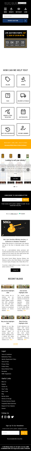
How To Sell (5, 391)
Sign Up (25, 199)
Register (4, 384)
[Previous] (3, 169)
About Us (4, 381)
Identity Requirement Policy (9, 359)
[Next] (27, 169)
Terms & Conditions (7, 354)
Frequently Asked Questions (9, 403)
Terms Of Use (5, 361)
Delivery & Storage (6, 398)
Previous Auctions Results (8, 401)
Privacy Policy (5, 364)
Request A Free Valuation (8, 406)
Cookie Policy (5, 366)
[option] (15, 42)
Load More (15, 344)
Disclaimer (4, 371)
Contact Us (4, 386)
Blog (3, 394)
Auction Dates (5, 396)
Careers (4, 408)
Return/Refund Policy (7, 369)
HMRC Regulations (6, 374)
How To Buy (5, 389)
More (8, 310)
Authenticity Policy (6, 357)
